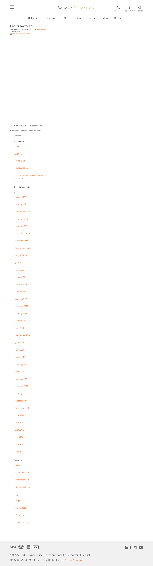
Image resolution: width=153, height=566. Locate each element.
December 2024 (22, 233)
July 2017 (19, 437)
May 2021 (19, 328)
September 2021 (22, 320)
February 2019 (21, 386)
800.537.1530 (17, 555)
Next (19, 31)
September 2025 (22, 211)
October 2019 (21, 379)
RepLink (86, 555)
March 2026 (20, 197)
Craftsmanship (22, 472)
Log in (18, 500)
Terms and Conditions (56, 555)
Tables (91, 18)
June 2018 (19, 415)
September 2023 (22, 248)
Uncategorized (22, 479)
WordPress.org (22, 522)
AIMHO (18, 153)
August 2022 (21, 299)
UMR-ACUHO (21, 168)
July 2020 (19, 342)
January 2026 (21, 204)
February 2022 (21, 306)
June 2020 (19, 349)
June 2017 (19, 444)
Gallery (104, 18)
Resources (119, 18)
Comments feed (22, 515)
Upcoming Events (23, 487)
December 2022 (22, 284)
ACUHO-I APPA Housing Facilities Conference (30, 177)
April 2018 (19, 429)
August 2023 (21, 255)
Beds (66, 18)
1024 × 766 (31, 29)
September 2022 (22, 291)
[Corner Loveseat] (71, 78)
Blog (17, 465)
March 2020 (20, 357)
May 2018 (19, 422)
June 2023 (19, 269)
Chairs (78, 18)
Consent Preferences (73, 560)
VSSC (17, 146)
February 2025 (21, 218)
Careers (75, 555)
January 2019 (21, 393)
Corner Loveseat (41, 29)
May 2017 (19, 451)
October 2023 (21, 240)
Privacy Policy (34, 555)
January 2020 (21, 371)
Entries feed (20, 507)
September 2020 (22, 335)
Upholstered (34, 18)
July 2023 (19, 262)
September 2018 (22, 408)
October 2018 (21, 400)
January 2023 (21, 277)
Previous (13, 31)
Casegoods (52, 18)
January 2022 (21, 313)
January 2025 (21, 226)
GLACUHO (20, 161)
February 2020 (21, 364)
